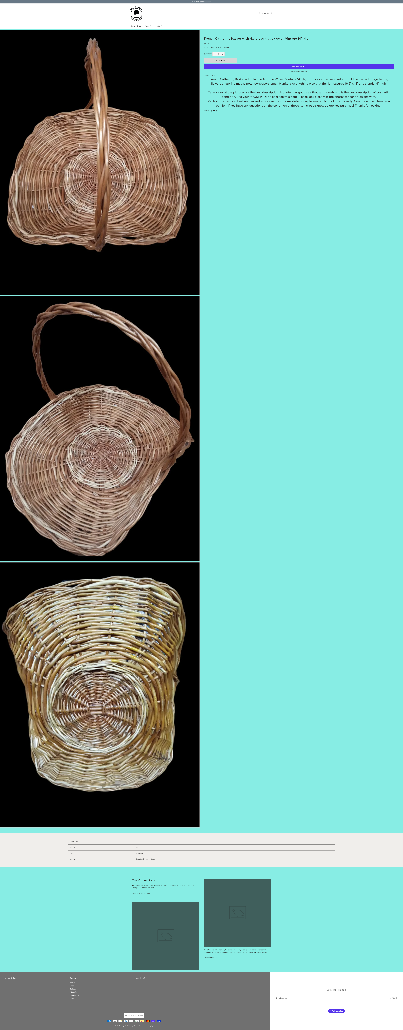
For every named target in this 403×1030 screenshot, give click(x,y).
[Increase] (222, 54)
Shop (72, 986)
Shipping (207, 47)
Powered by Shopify (146, 1026)
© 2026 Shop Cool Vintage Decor (126, 1026)
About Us (73, 992)
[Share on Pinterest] (217, 111)
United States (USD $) (134, 1015)
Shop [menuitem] (139, 26)
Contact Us (74, 995)
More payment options (299, 71)
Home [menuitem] (133, 26)
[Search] (259, 13)
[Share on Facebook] (211, 111)
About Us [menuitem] (148, 26)
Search (72, 983)
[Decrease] (215, 54)
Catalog (73, 989)
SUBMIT (393, 998)
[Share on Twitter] (214, 111)
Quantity (208, 54)
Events (72, 998)
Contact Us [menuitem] (159, 26)
